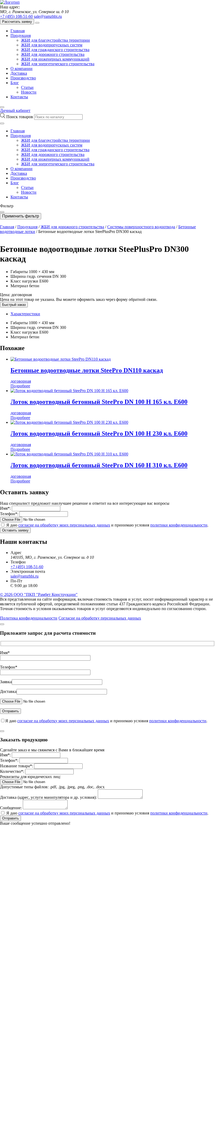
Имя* (5, 652)
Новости (28, 92)
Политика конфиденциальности (28, 618)
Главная (17, 31)
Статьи (27, 87)
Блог (14, 82)
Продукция (20, 35)
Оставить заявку (15, 530)
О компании (21, 68)
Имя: (5, 508)
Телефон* (8, 667)
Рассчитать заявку (17, 22)
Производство (23, 78)
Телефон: (9, 514)
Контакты (19, 97)
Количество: (12, 771)
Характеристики (25, 314)
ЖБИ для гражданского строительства (55, 49)
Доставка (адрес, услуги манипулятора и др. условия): (48, 797)
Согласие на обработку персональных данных (99, 618)
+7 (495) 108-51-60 (16, 16)
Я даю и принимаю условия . (107, 525)
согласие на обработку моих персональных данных (64, 525)
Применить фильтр (20, 216)
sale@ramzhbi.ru (48, 16)
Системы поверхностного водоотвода (141, 227)
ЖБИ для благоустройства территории (55, 40)
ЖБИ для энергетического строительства (57, 64)
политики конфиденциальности (178, 525)
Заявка (6, 682)
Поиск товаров (20, 117)
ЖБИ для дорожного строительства (52, 54)
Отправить (10, 818)
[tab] (112, 314)
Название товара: (16, 766)
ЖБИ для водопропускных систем (51, 45)
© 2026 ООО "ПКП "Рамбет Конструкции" (39, 594)
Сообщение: (11, 808)
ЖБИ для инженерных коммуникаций (55, 59)
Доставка (18, 73)
